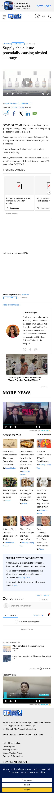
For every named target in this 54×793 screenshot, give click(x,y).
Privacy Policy (22, 722)
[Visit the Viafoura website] (45, 668)
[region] (27, 632)
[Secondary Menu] (6, 16)
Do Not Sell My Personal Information (19, 729)
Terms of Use (9, 722)
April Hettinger (11, 103)
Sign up (46, 595)
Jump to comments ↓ (12, 305)
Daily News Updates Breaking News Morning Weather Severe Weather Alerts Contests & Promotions (13, 749)
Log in (39, 595)
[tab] (10, 615)
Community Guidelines (40, 722)
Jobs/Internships (28, 725)
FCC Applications (12, 725)
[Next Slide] (49, 192)
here (15, 585)
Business (25, 295)
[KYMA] (18, 16)
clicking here (24, 577)
